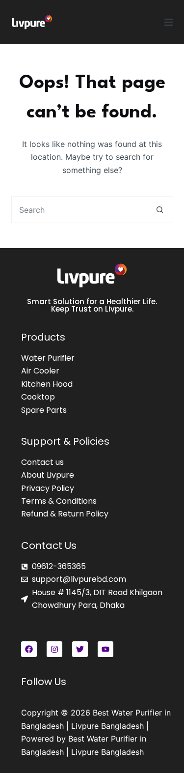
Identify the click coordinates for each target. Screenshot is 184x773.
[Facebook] (29, 649)
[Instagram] (54, 649)
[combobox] (79, 209)
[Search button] (160, 210)
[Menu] (168, 22)
